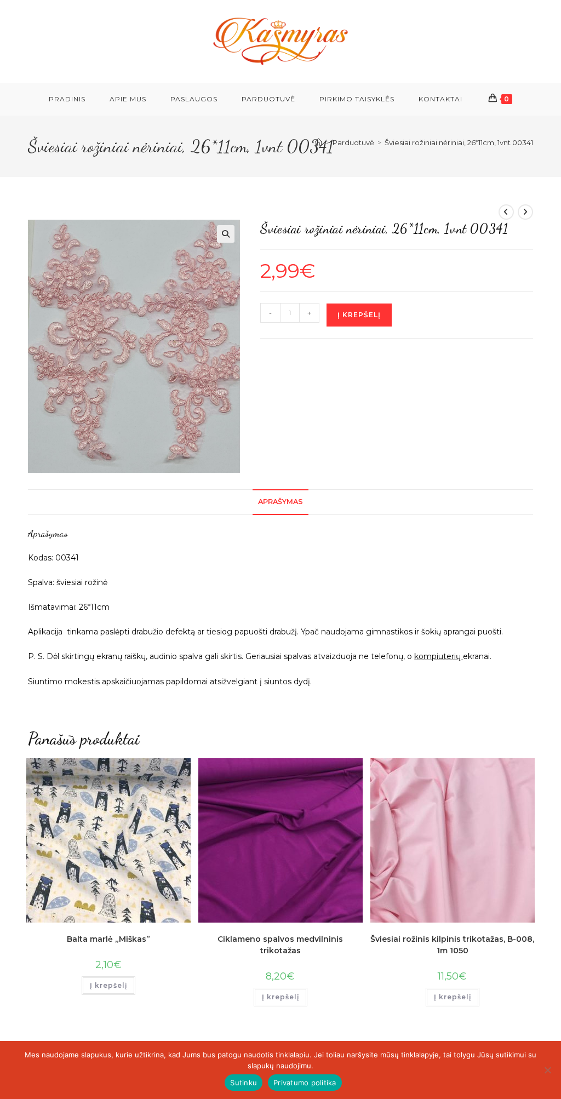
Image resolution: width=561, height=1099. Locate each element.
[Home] (318, 142)
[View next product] (525, 212)
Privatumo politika (304, 1082)
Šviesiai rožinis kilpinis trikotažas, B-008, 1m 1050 (452, 944)
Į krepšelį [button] (108, 985)
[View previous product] (506, 212)
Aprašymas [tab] (280, 501)
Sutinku (243, 1082)
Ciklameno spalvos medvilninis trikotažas (280, 944)
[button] (225, 234)
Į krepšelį (359, 315)
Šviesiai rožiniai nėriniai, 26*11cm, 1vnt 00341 (459, 142)
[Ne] (547, 1069)
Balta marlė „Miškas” (108, 939)
